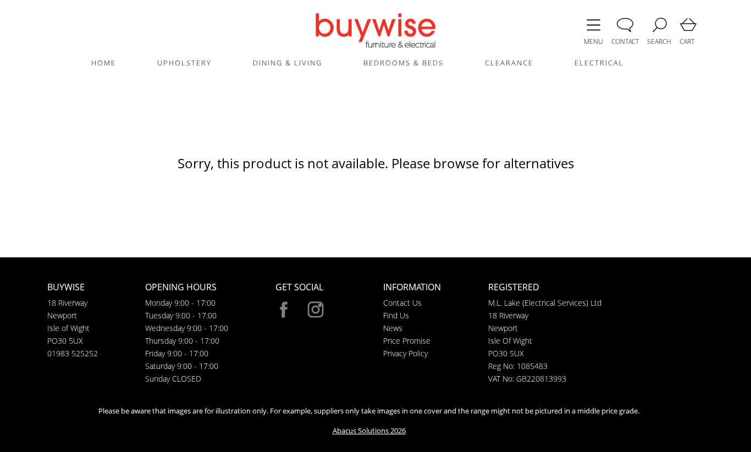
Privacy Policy (405, 353)
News (392, 328)
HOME (103, 63)
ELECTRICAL (599, 63)
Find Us (396, 315)
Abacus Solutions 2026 (369, 431)
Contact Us (402, 302)
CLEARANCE (509, 63)
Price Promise (406, 340)
